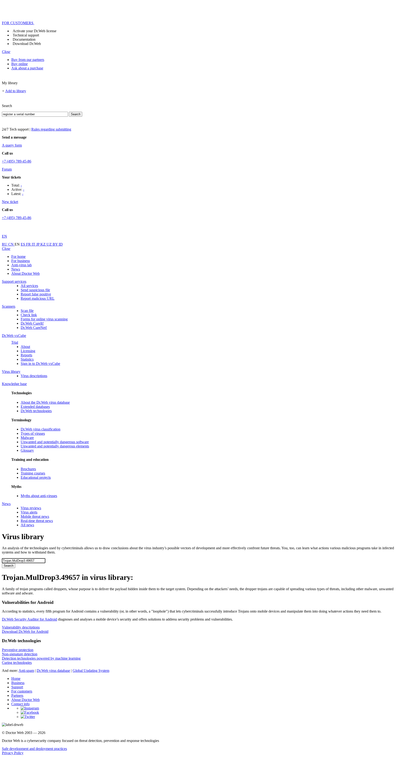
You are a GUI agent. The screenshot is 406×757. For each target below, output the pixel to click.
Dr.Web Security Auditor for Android (29, 619)
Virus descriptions (34, 376)
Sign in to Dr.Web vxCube (40, 364)
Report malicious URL (38, 298)
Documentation (24, 39)
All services (29, 286)
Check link (29, 315)
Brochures (28, 469)
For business (20, 261)
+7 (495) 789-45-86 (16, 161)
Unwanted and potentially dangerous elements (55, 446)
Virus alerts (29, 512)
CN (11, 244)
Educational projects (36, 477)
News (15, 269)
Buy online (19, 64)
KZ (43, 244)
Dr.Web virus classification (40, 429)
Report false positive (36, 294)
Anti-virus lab (21, 265)
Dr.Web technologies (36, 411)
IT (34, 244)
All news (27, 525)
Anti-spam (26, 671)
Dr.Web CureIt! (32, 323)
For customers (21, 691)
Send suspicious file (35, 290)
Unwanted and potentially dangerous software (55, 442)
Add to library (15, 91)
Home (15, 679)
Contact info (20, 704)
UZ (50, 244)
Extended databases (35, 407)
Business (17, 683)
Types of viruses (33, 433)
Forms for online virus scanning (44, 319)
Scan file (27, 311)
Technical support (26, 35)
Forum (7, 169)
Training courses (33, 473)
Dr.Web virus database (53, 671)
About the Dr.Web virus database (45, 402)
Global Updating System (91, 671)
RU (5, 244)
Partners (17, 695)
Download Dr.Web (27, 44)
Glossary (27, 450)
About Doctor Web (25, 273)
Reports (26, 355)
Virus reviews (31, 508)
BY (56, 244)
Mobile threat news (35, 516)
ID (61, 244)
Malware (27, 438)
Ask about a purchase (27, 68)
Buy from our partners (27, 60)
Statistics (27, 359)
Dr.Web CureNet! (34, 328)
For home (18, 257)
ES (23, 244)
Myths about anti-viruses (39, 496)
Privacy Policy (12, 753)
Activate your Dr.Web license (34, 31)
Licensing (28, 351)
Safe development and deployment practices (34, 749)
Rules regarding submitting (51, 129)
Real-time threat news (37, 521)
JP (38, 244)
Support (17, 687)
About (25, 347)
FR (29, 244)
